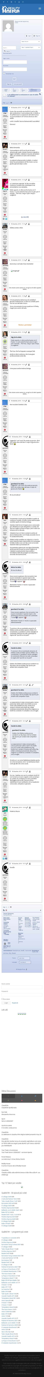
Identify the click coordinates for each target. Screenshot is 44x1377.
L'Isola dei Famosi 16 (8, 1258)
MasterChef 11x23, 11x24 (10, 1215)
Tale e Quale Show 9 (8, 1334)
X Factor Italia (14, 90)
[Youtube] (19, 2)
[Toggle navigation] (39, 8)
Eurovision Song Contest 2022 (11, 1256)
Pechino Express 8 (7, 1242)
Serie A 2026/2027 (7, 1121)
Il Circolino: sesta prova (9, 1128)
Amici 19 (4, 1316)
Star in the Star (6, 1332)
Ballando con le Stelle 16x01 (10, 1210)
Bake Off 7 (5, 1287)
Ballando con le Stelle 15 (9, 1323)
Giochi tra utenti (7, 1125)
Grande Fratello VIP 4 (8, 1296)
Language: (14, 962)
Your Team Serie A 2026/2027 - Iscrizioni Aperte (17, 1152)
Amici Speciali (6, 1300)
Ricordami (6, 999)
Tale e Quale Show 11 (8, 1249)
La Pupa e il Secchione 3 (9, 1276)
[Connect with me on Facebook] (6, 858)
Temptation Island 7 (8, 1278)
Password (5, 65)
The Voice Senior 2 (7, 1309)
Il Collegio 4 (5, 1240)
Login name (6, 58)
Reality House (6, 1164)
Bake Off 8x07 (6, 1223)
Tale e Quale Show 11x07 (9, 1201)
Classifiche (5, 1105)
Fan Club (4, 1112)
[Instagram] (23, 2)
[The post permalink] (26, 108)
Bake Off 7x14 (6, 1212)
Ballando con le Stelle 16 (9, 1283)
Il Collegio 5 (5, 1247)
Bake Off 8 (5, 1291)
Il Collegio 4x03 (6, 1206)
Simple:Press (21, 969)
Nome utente (6, 984)
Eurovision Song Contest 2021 (11, 1244)
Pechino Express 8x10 (8, 1208)
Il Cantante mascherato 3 (9, 1343)
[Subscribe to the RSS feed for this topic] (40, 94)
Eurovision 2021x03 (8, 1203)
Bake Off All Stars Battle (9, 1280)
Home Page (6, 90)
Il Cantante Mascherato (9, 1327)
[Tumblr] (15, 2)
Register (37, 36)
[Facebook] (7, 2)
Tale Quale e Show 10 (8, 1294)
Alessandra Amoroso (8, 1114)
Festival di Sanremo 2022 (9, 1267)
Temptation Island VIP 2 (9, 1298)
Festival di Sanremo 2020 (9, 1325)
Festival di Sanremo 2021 (9, 1321)
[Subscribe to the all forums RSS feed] (4, 910)
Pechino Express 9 (7, 1251)
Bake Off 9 (5, 1314)
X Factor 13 (23, 90)
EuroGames (5, 1260)
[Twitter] (4, 2)
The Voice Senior (7, 1274)
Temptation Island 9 (8, 1338)
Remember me (10, 73)
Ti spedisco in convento (9, 1238)
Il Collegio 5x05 (6, 1221)
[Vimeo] (11, 2)
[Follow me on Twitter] (6, 219)
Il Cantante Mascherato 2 (9, 1271)
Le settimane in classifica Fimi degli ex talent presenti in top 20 (21, 1134)
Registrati (15, 1003)
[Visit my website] (3, 219)
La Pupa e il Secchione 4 (9, 1269)
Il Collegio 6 (5, 1265)
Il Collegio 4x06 (6, 1197)
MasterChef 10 (6, 1262)
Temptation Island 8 (8, 1307)
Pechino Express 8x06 (8, 1219)
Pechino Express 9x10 (8, 1217)
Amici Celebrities (7, 1312)
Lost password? (18, 84)
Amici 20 (4, 1329)
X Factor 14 (5, 1285)
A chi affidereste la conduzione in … (33, 90)
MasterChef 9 (6, 1253)
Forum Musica (6, 1157)
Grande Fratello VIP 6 (8, 1336)
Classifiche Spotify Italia (9, 1108)
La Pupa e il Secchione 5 (9, 1341)
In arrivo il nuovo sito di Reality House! (14, 1166)
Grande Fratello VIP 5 (8, 1318)
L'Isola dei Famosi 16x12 (9, 1199)
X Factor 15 (5, 1305)
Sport (3, 1119)
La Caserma (5, 1289)
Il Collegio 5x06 (6, 1226)
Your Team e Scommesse (10, 1150)
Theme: (14, 958)
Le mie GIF (25, 217)
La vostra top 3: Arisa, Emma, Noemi (13, 1159)
